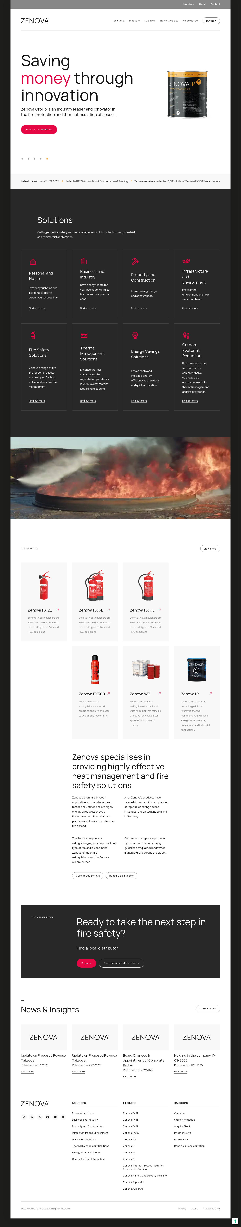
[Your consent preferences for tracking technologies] (235, 1221)
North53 (215, 1208)
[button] (22, 159)
